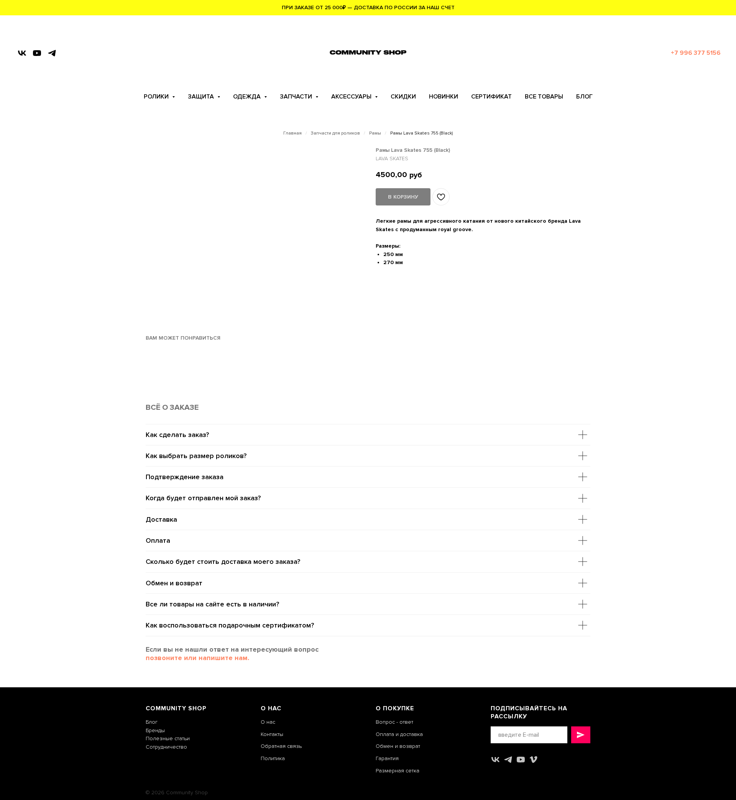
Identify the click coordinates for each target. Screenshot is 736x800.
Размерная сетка (397, 770)
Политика (273, 758)
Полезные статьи (168, 738)
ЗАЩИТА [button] (201, 96)
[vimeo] (533, 759)
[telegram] (52, 53)
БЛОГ (584, 96)
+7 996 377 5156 (696, 53)
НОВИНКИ (443, 96)
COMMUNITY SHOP (176, 708)
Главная (292, 133)
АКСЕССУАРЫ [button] (352, 96)
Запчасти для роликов (335, 133)
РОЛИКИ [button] (157, 96)
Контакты (272, 734)
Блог (152, 722)
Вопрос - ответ (394, 722)
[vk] (22, 53)
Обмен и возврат (398, 746)
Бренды (155, 730)
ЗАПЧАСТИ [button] (297, 96)
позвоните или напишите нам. (197, 658)
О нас (268, 722)
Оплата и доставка (399, 734)
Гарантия (387, 758)
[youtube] (37, 53)
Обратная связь (281, 746)
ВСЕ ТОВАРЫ (544, 96)
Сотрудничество (166, 747)
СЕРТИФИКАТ (491, 96)
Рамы (375, 133)
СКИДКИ (403, 96)
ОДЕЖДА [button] (247, 96)
